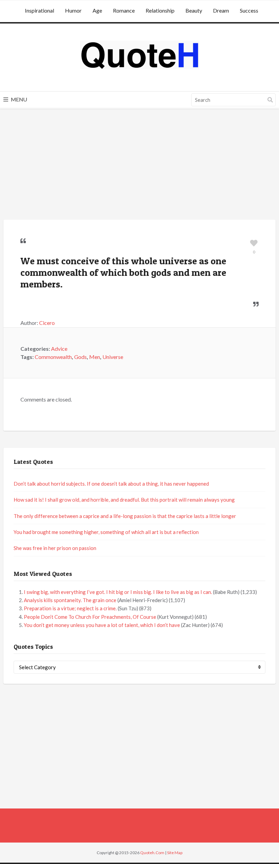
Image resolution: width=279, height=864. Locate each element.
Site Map (174, 852)
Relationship (160, 10)
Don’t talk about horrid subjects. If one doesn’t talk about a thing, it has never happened (111, 484)
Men (94, 357)
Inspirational (39, 10)
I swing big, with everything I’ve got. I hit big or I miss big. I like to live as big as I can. (118, 592)
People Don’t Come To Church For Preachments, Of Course (90, 617)
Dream (221, 10)
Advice (59, 348)
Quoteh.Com (152, 852)
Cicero (47, 322)
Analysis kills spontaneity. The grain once (70, 600)
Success (249, 10)
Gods (80, 357)
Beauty (193, 10)
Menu (18, 99)
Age (97, 10)
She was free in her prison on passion (55, 548)
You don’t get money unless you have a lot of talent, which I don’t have (102, 625)
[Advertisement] (139, 165)
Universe (112, 357)
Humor (73, 10)
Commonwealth (53, 357)
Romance (124, 10)
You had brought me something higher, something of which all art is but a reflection (106, 532)
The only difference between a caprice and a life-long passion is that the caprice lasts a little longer (125, 516)
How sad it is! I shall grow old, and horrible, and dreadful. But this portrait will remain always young (124, 500)
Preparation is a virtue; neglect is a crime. (70, 608)
